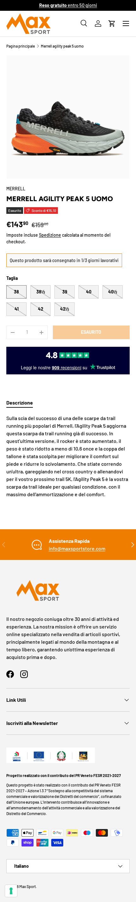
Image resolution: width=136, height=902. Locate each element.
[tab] (19, 402)
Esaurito (91, 332)
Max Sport (27, 886)
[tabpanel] (68, 456)
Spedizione (50, 235)
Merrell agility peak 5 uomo (62, 46)
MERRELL (15, 188)
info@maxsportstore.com (77, 548)
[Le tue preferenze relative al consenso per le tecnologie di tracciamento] (11, 891)
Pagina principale (20, 46)
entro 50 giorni (68, 5)
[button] (112, 23)
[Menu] (126, 23)
